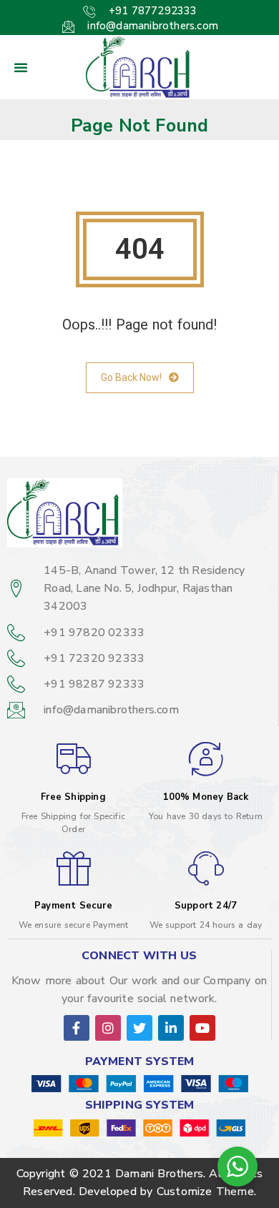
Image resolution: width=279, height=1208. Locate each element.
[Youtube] (202, 1028)
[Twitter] (139, 1028)
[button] (20, 67)
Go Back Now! (131, 377)
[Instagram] (108, 1028)
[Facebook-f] (76, 1028)
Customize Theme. (206, 1191)
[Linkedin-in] (171, 1028)
